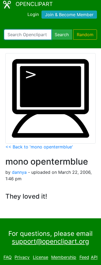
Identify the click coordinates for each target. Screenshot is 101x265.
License (40, 257)
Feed (84, 257)
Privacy (22, 257)
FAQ (8, 257)
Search (62, 34)
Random (85, 34)
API (94, 257)
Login (33, 14)
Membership (63, 257)
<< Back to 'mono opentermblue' (39, 147)
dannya (19, 172)
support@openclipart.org (50, 241)
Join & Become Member (69, 14)
